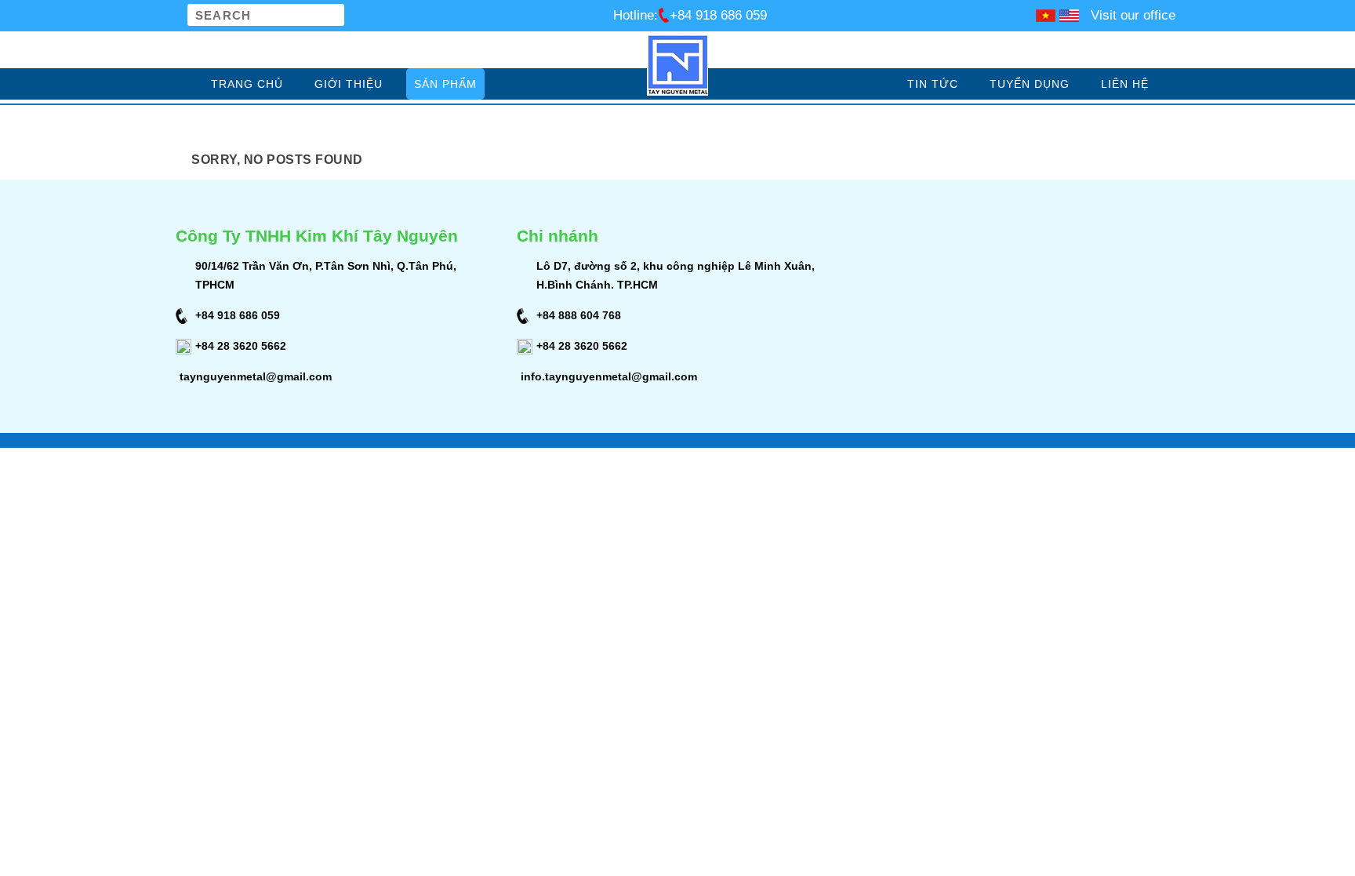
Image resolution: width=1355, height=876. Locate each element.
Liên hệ (1125, 84)
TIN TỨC (932, 84)
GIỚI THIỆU (348, 84)
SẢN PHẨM (445, 84)
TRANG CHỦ (247, 84)
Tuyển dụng (1030, 84)
